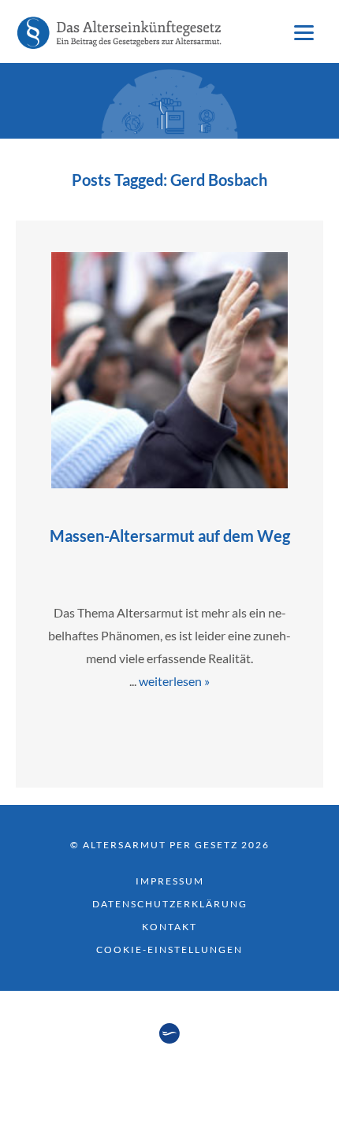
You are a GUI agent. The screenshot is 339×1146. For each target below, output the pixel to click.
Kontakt (169, 927)
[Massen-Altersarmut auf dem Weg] (169, 483)
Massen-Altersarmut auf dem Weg (170, 535)
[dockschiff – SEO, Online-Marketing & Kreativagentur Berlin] (169, 1039)
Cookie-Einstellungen (169, 949)
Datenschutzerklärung (170, 904)
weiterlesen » (174, 680)
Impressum (170, 881)
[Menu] (303, 31)
